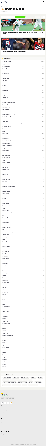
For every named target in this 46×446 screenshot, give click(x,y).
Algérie (31, 382)
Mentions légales (4, 438)
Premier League (4, 410)
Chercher (37, 16)
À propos (3, 434)
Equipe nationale (25, 377)
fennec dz (33, 377)
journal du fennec (22, 382)
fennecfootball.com (32, 444)
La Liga (2, 412)
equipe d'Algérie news (16, 380)
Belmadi (24, 384)
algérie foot (16, 377)
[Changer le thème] (41, 2)
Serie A (2, 416)
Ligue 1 (2, 408)
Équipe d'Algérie (4, 423)
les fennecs (6, 380)
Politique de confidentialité (7, 440)
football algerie (27, 380)
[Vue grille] (42, 17)
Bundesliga (3, 414)
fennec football (16, 384)
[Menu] (43, 2)
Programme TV (4, 427)
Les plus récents (20, 16)
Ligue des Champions (5, 425)
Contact (3, 436)
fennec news (38, 382)
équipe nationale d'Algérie (9, 382)
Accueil (2, 6)
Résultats (3, 429)
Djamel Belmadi (6, 384)
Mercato (3, 421)
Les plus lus (30, 16)
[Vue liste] (44, 17)
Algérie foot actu (32, 384)
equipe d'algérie (7, 377)
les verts (40, 377)
